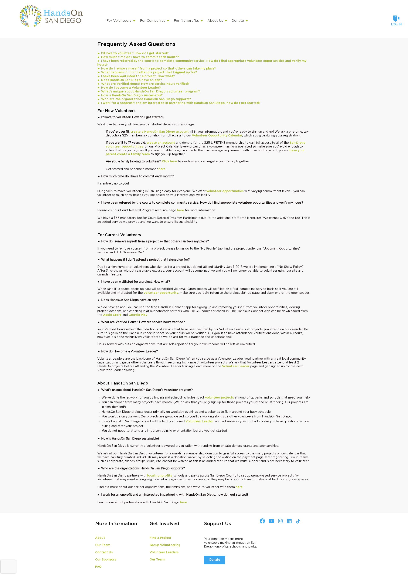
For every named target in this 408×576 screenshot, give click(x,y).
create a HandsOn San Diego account (159, 131)
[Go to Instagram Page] (279, 521)
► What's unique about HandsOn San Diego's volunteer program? (148, 91)
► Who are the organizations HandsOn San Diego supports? (144, 99)
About (100, 537)
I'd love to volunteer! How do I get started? (133, 53)
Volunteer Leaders (164, 552)
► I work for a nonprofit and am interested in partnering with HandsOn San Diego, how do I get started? (178, 103)
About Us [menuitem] (215, 20)
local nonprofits (159, 475)
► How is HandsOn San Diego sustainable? (130, 95)
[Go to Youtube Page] (270, 521)
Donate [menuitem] (238, 20)
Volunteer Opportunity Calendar (217, 135)
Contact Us (104, 552)
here (162, 169)
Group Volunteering (165, 545)
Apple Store (112, 315)
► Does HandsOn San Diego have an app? (129, 80)
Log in (396, 24)
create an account (161, 142)
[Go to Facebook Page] (261, 521)
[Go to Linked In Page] (288, 521)
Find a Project (160, 537)
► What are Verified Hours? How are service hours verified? (143, 83)
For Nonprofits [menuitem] (186, 20)
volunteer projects (219, 397)
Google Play (138, 315)
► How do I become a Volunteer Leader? (129, 87)
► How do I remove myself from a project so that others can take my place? (156, 68)
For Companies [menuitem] (152, 20)
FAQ (98, 566)
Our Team (102, 545)
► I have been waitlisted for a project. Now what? (136, 76)
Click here (169, 161)
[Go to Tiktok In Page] (297, 521)
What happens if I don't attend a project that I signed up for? (147, 72)
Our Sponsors (105, 559)
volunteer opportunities (225, 191)
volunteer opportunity (161, 292)
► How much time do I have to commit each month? (138, 57)
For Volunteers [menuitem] (119, 20)
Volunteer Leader (235, 366)
